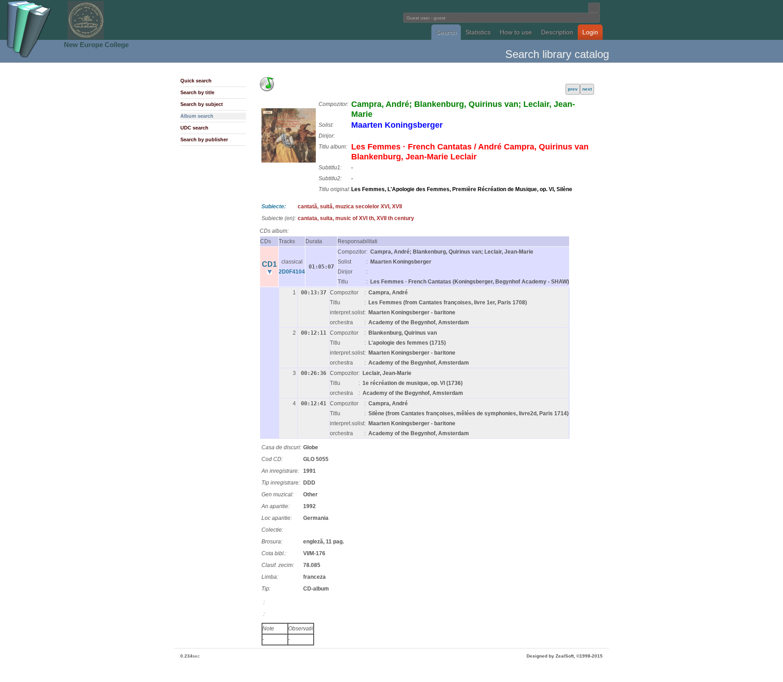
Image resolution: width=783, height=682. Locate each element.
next (587, 88)
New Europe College (96, 44)
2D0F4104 (292, 272)
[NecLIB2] (86, 37)
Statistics (478, 32)
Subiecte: (273, 206)
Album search (196, 116)
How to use (516, 32)
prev (573, 88)
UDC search (194, 127)
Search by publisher (204, 139)
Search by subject (201, 104)
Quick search (196, 80)
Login (590, 32)
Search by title (197, 92)
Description (557, 32)
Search (446, 32)
